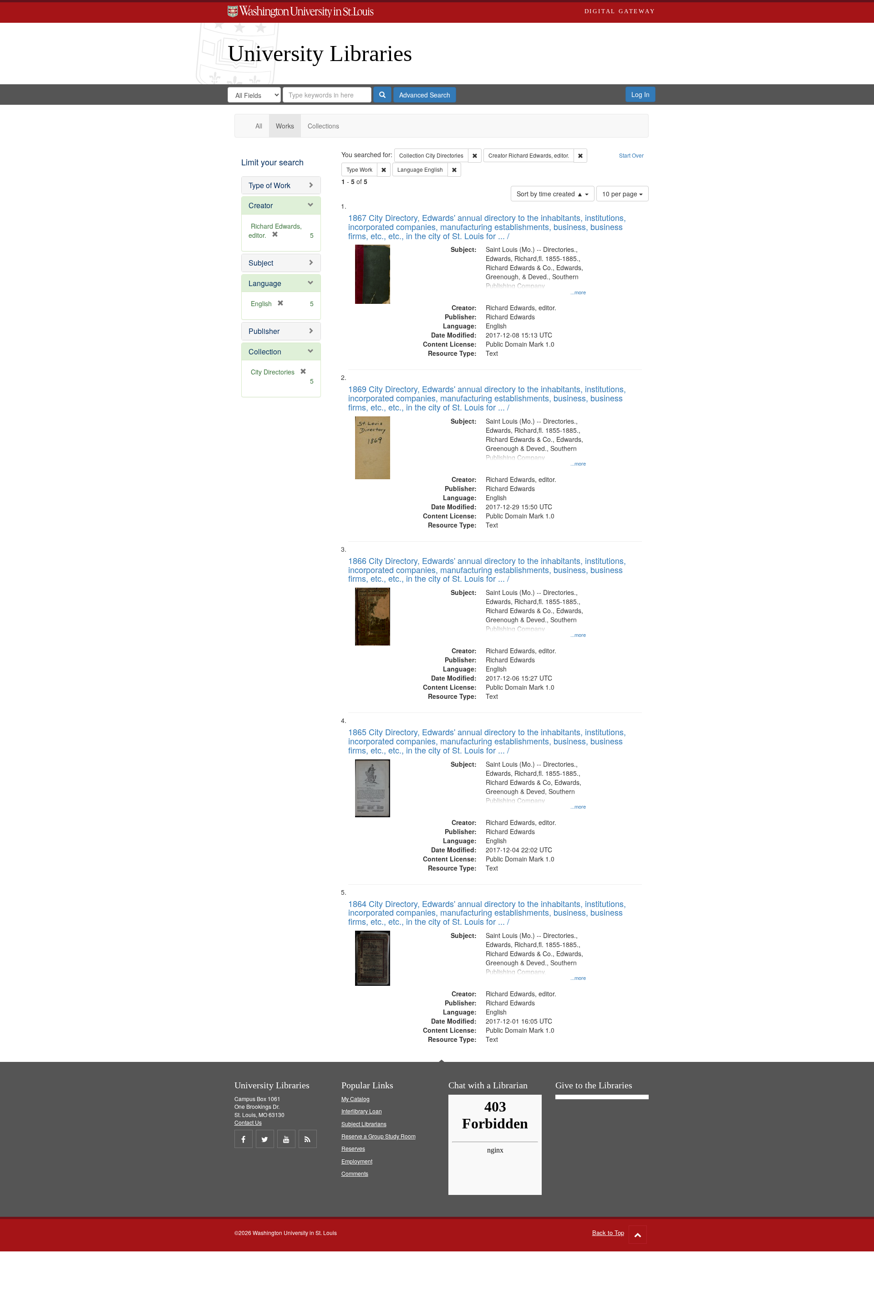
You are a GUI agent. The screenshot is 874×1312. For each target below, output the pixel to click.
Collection (265, 351)
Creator (261, 205)
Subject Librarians (363, 1124)
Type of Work (269, 185)
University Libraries (320, 53)
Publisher (264, 331)
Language (265, 283)
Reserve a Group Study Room (378, 1136)
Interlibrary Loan (361, 1111)
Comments (354, 1173)
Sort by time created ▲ (551, 193)
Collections (323, 125)
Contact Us (248, 1122)
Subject (261, 262)
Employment (356, 1161)
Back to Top (608, 1232)
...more (578, 292)
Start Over (631, 155)
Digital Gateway (620, 11)
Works (285, 125)
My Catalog (355, 1098)
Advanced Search (424, 94)
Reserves (353, 1148)
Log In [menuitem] (640, 94)
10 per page (620, 193)
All (258, 125)
